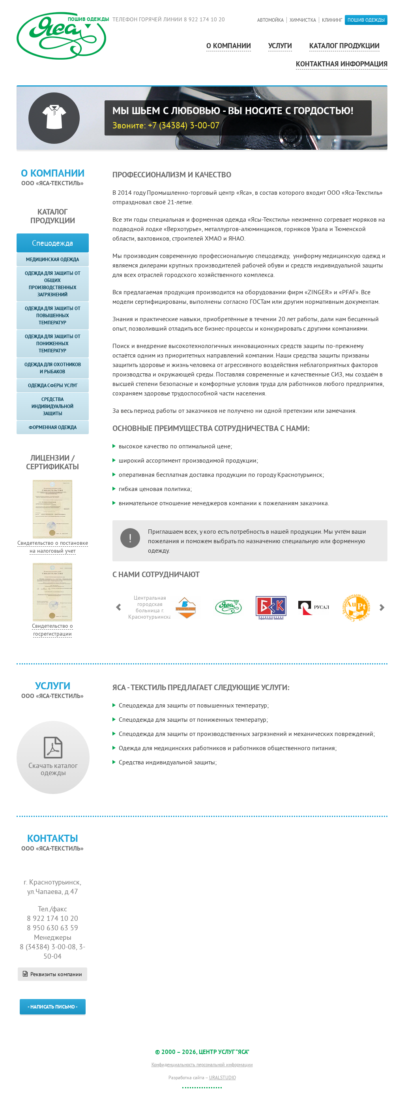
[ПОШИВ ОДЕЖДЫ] (61, 35)
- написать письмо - (53, 1007)
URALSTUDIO (222, 1077)
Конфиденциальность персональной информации (202, 1064)
